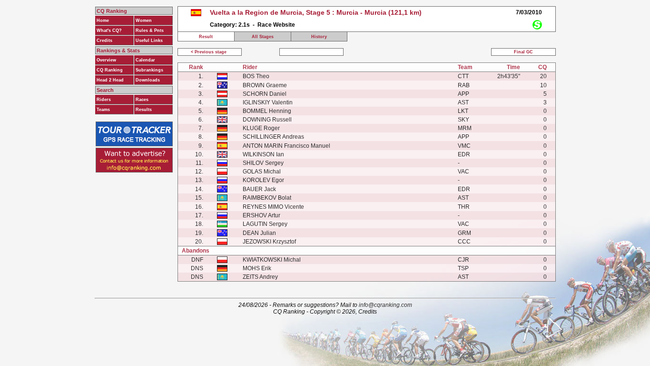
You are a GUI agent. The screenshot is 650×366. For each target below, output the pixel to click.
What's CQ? (109, 30)
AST (463, 102)
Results (144, 109)
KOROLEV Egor (263, 180)
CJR (463, 259)
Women (144, 20)
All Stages (263, 36)
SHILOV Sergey (263, 163)
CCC (464, 241)
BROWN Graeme (265, 85)
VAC (463, 171)
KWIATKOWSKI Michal (272, 259)
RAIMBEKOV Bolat (267, 197)
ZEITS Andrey (260, 277)
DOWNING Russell (267, 119)
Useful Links (149, 40)
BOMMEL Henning (267, 111)
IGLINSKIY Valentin (268, 102)
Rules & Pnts (150, 30)
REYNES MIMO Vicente (273, 206)
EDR (464, 154)
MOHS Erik (257, 268)
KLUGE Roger (261, 128)
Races (142, 99)
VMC (464, 145)
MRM (465, 128)
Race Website (276, 24)
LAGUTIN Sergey (265, 224)
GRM (464, 233)
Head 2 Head (110, 80)
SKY (463, 119)
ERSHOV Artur (261, 215)
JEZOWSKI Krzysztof (269, 241)
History (319, 36)
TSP (463, 268)
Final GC (523, 52)
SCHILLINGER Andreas (273, 136)
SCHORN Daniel (264, 94)
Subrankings (149, 70)
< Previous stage (209, 52)
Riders (104, 99)
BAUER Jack (259, 189)
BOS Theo (256, 76)
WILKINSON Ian (263, 154)
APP (463, 94)
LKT (463, 111)
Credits (104, 40)
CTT (463, 76)
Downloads (148, 80)
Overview (106, 60)
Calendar (145, 60)
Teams (103, 109)
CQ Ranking (110, 70)
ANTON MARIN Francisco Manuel (286, 145)
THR (464, 206)
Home (103, 20)
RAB (464, 85)
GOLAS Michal (262, 171)
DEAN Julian (259, 233)
